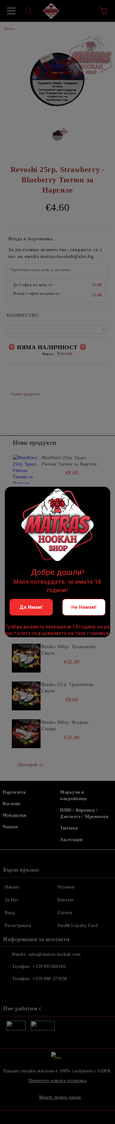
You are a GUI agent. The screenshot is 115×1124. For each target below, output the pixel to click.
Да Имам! (30, 607)
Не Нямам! (83, 607)
